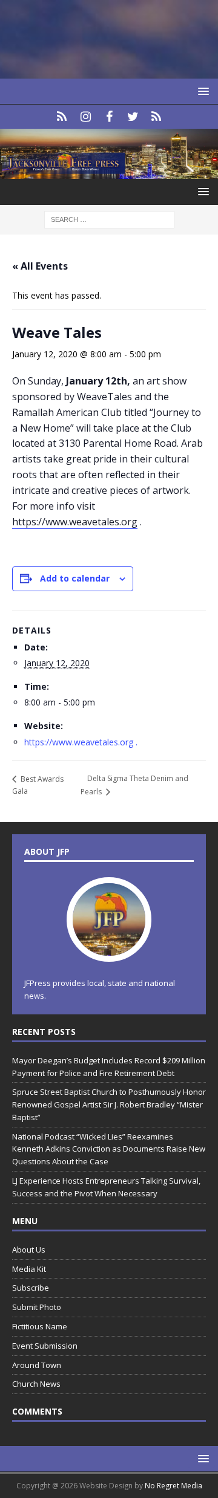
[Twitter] (133, 117)
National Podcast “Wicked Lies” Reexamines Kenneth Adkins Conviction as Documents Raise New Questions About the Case (108, 1149)
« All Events (40, 266)
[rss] (156, 117)
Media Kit (29, 1268)
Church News (36, 1383)
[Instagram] (85, 117)
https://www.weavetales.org (74, 521)
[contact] (62, 117)
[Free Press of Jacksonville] (109, 172)
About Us (28, 1249)
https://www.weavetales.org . (82, 742)
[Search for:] (109, 219)
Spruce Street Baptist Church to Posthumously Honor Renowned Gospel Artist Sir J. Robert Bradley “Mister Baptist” (109, 1104)
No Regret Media (173, 1485)
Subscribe (30, 1287)
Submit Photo (36, 1307)
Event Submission (45, 1345)
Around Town (36, 1365)
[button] (201, 91)
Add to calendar (75, 578)
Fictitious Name (39, 1326)
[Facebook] (109, 117)
